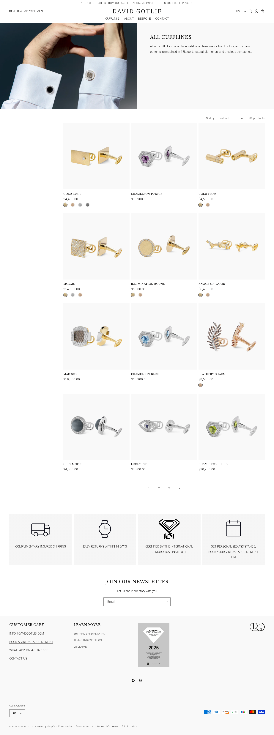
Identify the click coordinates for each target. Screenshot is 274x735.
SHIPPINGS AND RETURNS (89, 633)
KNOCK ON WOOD (212, 284)
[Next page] (179, 488)
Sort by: (210, 118)
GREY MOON (72, 464)
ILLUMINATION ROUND (148, 284)
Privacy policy (65, 726)
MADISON (70, 374)
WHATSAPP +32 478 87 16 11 (29, 650)
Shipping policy (129, 726)
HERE (233, 557)
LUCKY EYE (139, 464)
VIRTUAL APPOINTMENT (28, 11)
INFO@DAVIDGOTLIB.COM (26, 633)
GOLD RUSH (72, 194)
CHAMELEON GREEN (214, 464)
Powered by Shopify (44, 726)
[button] (112, 19)
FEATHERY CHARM (212, 374)
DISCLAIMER (81, 646)
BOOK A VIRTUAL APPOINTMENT (31, 641)
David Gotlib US (26, 726)
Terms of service (85, 726)
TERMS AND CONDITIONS (88, 639)
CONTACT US (18, 658)
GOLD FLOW (208, 194)
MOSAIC (69, 284)
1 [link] (149, 488)
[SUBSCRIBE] (166, 601)
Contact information (107, 726)
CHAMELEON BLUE (145, 374)
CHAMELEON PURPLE (146, 194)
